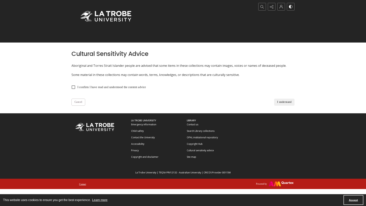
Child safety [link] (137, 131)
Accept (353, 200)
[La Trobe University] (94, 127)
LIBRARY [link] (191, 120)
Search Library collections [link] (200, 131)
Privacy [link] (135, 150)
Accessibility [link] (137, 144)
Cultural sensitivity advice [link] (200, 150)
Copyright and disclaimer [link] (144, 157)
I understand (284, 102)
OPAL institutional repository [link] (202, 137)
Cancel (78, 102)
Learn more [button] (100, 200)
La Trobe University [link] (143, 120)
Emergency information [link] (143, 124)
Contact (82, 184)
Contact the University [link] (143, 137)
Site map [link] (191, 157)
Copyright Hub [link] (195, 144)
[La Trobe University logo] (105, 16)
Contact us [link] (192, 124)
